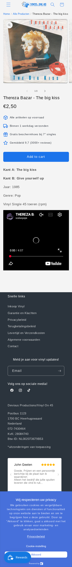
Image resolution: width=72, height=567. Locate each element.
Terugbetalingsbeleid (22, 326)
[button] (8, 4)
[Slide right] (45, 91)
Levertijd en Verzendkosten (26, 332)
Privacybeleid (17, 319)
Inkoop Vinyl (16, 306)
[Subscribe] (59, 371)
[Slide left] (27, 91)
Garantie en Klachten (22, 312)
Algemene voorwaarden (24, 339)
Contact (13, 346)
